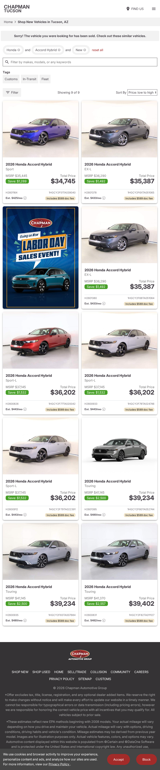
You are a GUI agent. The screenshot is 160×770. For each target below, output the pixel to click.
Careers (141, 672)
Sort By (121, 92)
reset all (97, 50)
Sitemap (85, 679)
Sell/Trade (77, 672)
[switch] (154, 9)
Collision (98, 672)
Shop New (20, 672)
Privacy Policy (61, 679)
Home (8, 22)
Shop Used (41, 672)
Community (120, 672)
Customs (103, 679)
